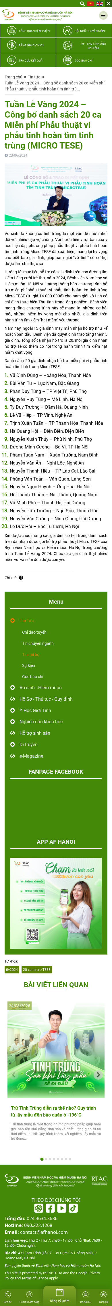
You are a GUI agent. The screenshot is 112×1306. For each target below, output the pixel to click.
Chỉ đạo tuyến (34, 632)
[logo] (37, 15)
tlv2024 (12, 969)
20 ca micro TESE (37, 969)
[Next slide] (98, 1075)
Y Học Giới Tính (35, 710)
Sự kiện (28, 665)
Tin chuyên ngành (38, 643)
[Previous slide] (13, 1075)
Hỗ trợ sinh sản (35, 733)
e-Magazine (31, 756)
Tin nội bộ (30, 654)
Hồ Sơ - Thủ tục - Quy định (46, 699)
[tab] (41, 1159)
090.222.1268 (28, 1225)
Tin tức (34, 77)
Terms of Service (34, 1278)
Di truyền (29, 744)
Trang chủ (13, 77)
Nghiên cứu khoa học (41, 721)
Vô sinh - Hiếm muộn (41, 687)
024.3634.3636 (31, 1218)
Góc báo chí (32, 676)
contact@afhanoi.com (36, 1232)
